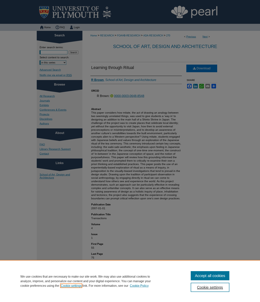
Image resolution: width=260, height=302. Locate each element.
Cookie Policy (139, 285)
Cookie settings (71, 285)
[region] (130, 281)
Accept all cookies (210, 276)
